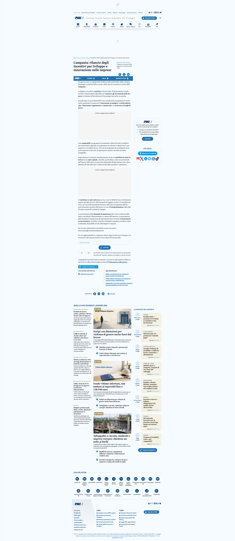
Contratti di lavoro (132, 12)
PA (123, 18)
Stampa (90, 78)
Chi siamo (77, 510)
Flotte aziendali (148, 331)
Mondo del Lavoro (81, 357)
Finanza (98, 18)
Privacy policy (78, 520)
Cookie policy (78, 522)
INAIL (99, 361)
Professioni (116, 18)
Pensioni (140, 12)
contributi (97, 91)
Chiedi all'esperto (149, 450)
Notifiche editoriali (80, 527)
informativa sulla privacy (118, 262)
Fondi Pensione (147, 380)
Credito (109, 12)
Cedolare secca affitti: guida (106, 513)
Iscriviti (147, 139)
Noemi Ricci (156, 357)
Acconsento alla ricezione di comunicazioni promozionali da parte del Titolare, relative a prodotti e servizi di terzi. (112, 254)
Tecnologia (130, 18)
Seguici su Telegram (89, 267)
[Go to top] (204, 535)
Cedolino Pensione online (128, 513)
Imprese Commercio (81, 309)
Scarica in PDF (121, 78)
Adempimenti (79, 331)
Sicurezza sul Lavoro (87, 274)
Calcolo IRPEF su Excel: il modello (105, 525)
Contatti (76, 518)
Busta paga (122, 12)
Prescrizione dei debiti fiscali (127, 525)
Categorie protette (149, 346)
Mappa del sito (78, 530)
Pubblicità (77, 513)
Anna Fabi (156, 340)
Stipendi (115, 12)
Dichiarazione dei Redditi (88, 12)
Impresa (106, 18)
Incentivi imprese (101, 12)
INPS (98, 309)
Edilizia (100, 413)
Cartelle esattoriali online (129, 515)
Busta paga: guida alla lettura (127, 518)
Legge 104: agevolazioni (128, 522)
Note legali (77, 515)
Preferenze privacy (80, 525)
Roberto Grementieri (124, 62)
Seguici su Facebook (149, 153)
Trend (76, 12)
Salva (104, 78)
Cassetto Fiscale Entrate (105, 522)
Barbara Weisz (155, 325)
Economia (89, 18)
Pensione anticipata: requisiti (104, 516)
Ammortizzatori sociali (83, 381)
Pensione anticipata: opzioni (107, 519)
